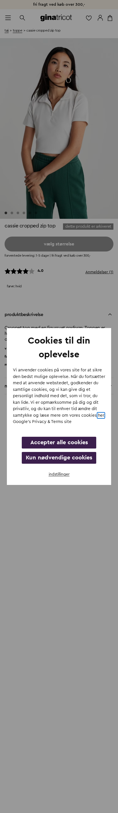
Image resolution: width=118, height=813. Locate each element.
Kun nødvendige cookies (59, 458)
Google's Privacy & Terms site (42, 422)
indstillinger (59, 474)
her (101, 415)
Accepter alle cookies (59, 442)
